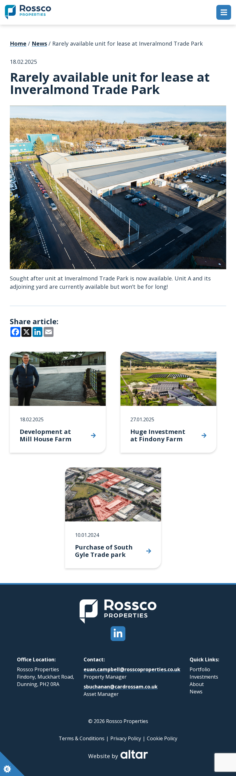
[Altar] (134, 756)
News (39, 43)
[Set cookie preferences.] (12, 763)
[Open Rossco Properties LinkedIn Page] (118, 633)
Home (18, 43)
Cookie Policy (162, 738)
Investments (204, 676)
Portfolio (200, 669)
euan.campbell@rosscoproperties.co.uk (132, 669)
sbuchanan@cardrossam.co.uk (121, 686)
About (197, 684)
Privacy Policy (125, 738)
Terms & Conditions (81, 738)
